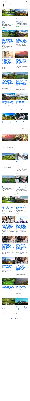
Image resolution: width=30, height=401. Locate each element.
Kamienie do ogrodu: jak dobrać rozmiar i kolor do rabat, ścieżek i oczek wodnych (8, 266)
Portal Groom (4, 1)
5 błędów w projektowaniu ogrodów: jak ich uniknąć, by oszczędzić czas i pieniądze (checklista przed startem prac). (21, 206)
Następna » (16, 318)
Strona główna (26, 1)
